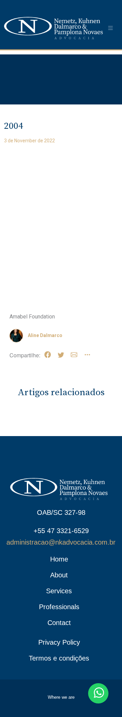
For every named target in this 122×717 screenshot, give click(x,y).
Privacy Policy (59, 642)
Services (59, 591)
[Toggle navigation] (110, 28)
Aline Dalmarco (45, 335)
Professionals (59, 607)
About (59, 575)
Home (59, 559)
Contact (59, 622)
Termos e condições (59, 658)
